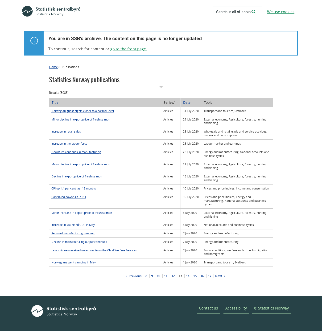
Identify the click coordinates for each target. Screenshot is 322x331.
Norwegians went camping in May (73, 262)
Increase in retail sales (66, 131)
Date (186, 102)
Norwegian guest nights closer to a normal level (82, 111)
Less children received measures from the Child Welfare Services (94, 250)
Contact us (208, 308)
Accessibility (236, 308)
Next (219, 276)
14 (187, 276)
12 (173, 276)
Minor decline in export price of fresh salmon (80, 119)
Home (53, 67)
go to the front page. (128, 49)
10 (158, 276)
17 (209, 276)
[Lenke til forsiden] (51, 12)
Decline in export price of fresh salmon (76, 176)
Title (55, 102)
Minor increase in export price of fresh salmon (81, 213)
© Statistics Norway (271, 308)
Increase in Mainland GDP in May (73, 225)
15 (195, 276)
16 (202, 276)
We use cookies (280, 11)
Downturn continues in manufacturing (76, 152)
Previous (134, 276)
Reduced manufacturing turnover (73, 233)
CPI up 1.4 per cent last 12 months (73, 188)
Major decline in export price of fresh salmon (80, 164)
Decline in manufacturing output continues (79, 242)
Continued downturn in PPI (68, 197)
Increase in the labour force (69, 143)
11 (165, 276)
